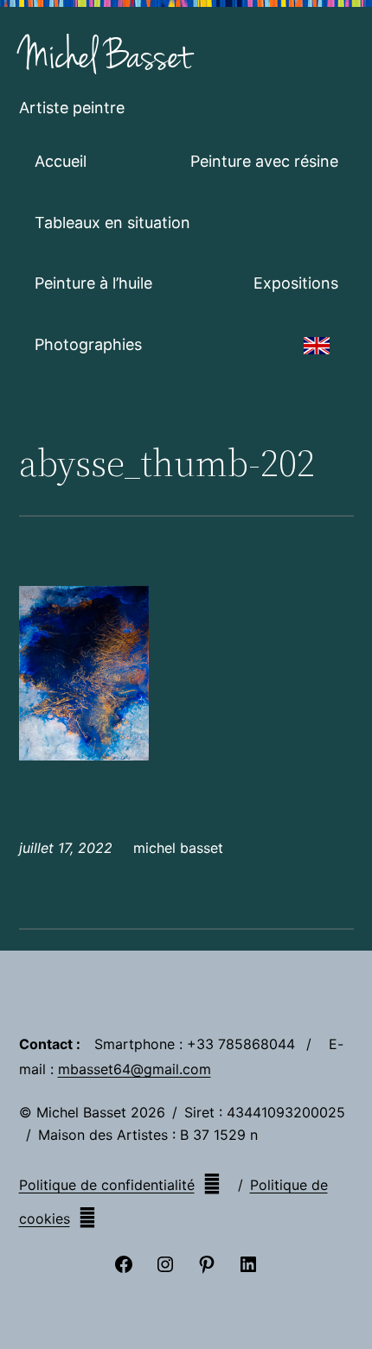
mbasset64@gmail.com (134, 1069)
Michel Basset (105, 57)
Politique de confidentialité (107, 1184)
